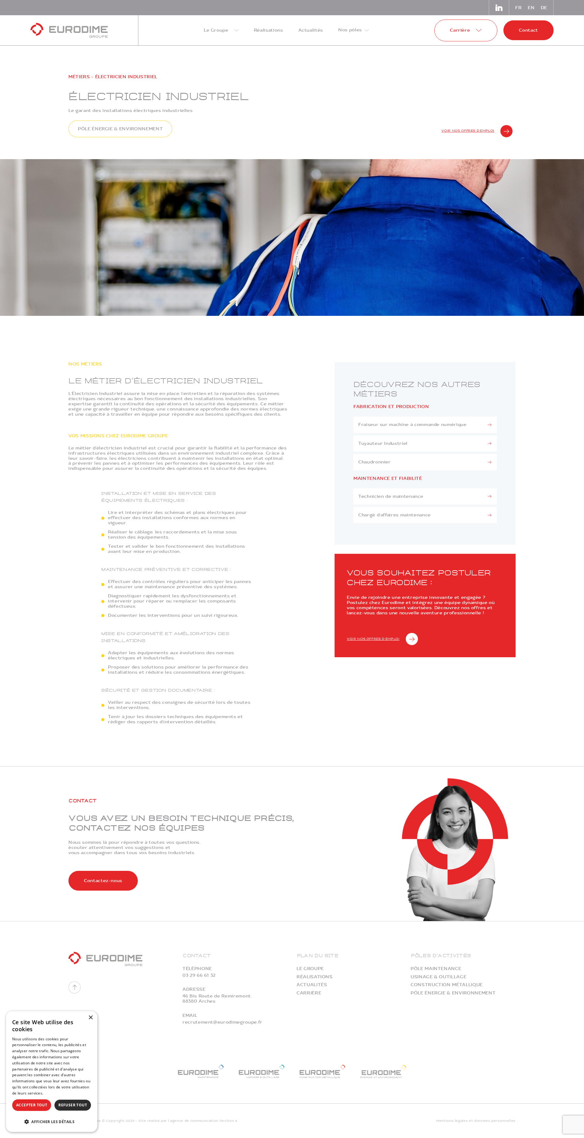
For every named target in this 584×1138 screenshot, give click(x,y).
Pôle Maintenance (436, 969)
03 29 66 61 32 (199, 975)
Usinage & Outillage (438, 977)
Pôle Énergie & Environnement (453, 993)
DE (544, 7)
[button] (51, 1121)
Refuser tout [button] (72, 1105)
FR (518, 7)
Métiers (79, 77)
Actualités (312, 985)
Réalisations (315, 977)
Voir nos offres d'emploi (467, 131)
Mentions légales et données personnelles (476, 1120)
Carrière (309, 993)
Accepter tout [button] (31, 1105)
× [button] (90, 1017)
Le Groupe (310, 969)
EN (531, 7)
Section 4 (228, 1120)
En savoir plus (56, 1093)
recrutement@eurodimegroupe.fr (222, 1022)
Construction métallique (447, 985)
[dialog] (51, 1071)
